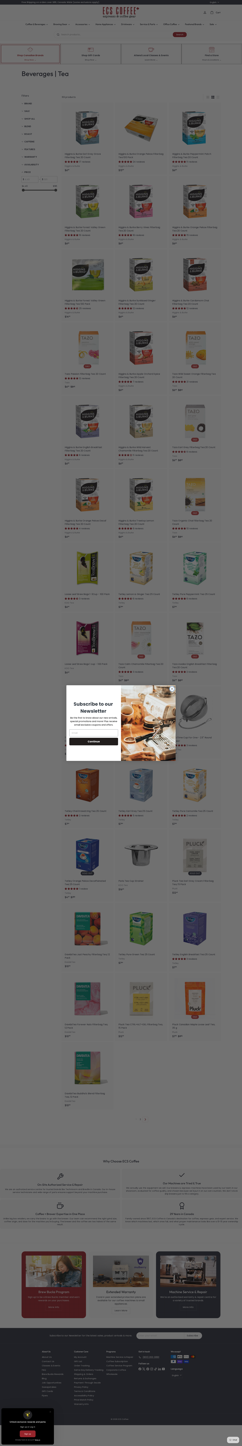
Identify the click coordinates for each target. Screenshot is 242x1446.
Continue (94, 741)
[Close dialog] (172, 688)
